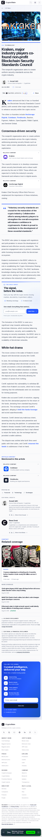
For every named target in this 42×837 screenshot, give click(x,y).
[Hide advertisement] (38, 832)
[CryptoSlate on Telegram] (19, 732)
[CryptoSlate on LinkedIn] (25, 732)
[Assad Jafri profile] (4, 503)
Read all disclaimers (7, 824)
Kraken (9, 100)
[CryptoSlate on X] (4, 732)
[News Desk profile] (4, 523)
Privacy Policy (15, 806)
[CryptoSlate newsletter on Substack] (14, 732)
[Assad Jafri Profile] (4, 82)
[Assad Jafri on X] (9, 515)
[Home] (2, 8)
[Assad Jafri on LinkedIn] (11, 515)
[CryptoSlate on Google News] (9, 732)
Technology (9, 45)
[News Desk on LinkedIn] (11, 532)
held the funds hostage (27, 410)
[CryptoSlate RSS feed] (35, 732)
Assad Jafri (14, 81)
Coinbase (12, 117)
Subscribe (21, 705)
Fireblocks (21, 117)
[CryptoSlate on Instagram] (30, 732)
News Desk (13, 520)
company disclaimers (23, 652)
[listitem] (6, 493)
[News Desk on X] (9, 532)
